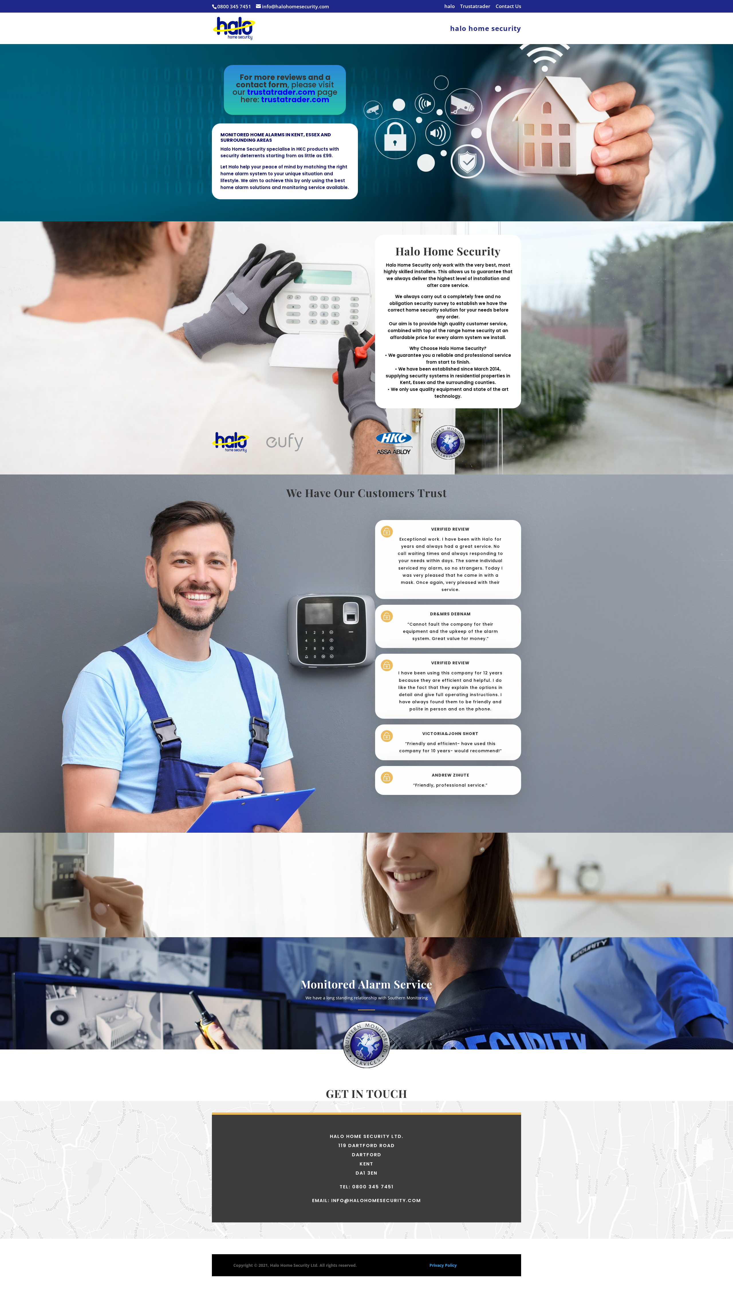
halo (449, 6)
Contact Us (508, 6)
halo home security (485, 29)
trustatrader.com (281, 92)
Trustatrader (475, 6)
